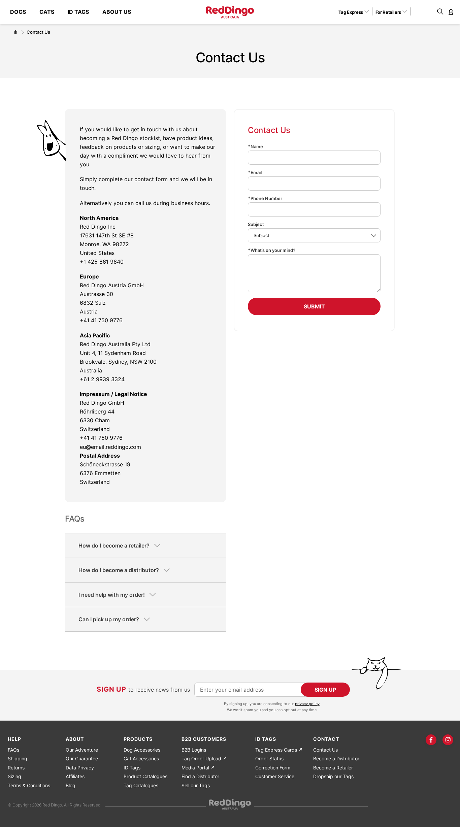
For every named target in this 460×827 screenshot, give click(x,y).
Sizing (14, 776)
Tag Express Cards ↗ (279, 750)
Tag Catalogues (141, 785)
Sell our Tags (196, 785)
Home (15, 32)
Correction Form (272, 767)
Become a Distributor (336, 758)
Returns (16, 767)
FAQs (13, 750)
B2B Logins (194, 750)
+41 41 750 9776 (101, 320)
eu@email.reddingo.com (110, 446)
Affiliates (75, 776)
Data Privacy (80, 767)
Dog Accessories (142, 750)
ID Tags (132, 767)
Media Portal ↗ (198, 767)
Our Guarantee (82, 758)
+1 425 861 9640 (102, 261)
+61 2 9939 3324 (102, 379)
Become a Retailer (333, 767)
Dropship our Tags (333, 776)
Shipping (17, 758)
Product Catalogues (145, 776)
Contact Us (325, 750)
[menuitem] (21, 12)
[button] (356, 11)
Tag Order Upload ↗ (204, 758)
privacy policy (307, 703)
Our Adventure (82, 750)
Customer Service (274, 776)
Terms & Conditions (29, 785)
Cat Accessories (141, 758)
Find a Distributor (200, 776)
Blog (70, 785)
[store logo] (230, 12)
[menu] (74, 12)
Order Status (269, 758)
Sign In (451, 12)
